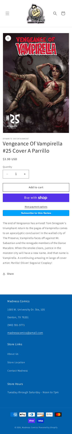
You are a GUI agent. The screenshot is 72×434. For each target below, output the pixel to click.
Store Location (16, 362)
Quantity (7, 166)
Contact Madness (17, 370)
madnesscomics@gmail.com (25, 332)
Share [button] (10, 273)
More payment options (36, 206)
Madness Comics (30, 427)
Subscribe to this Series (36, 213)
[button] (7, 13)
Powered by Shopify (48, 427)
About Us (12, 354)
